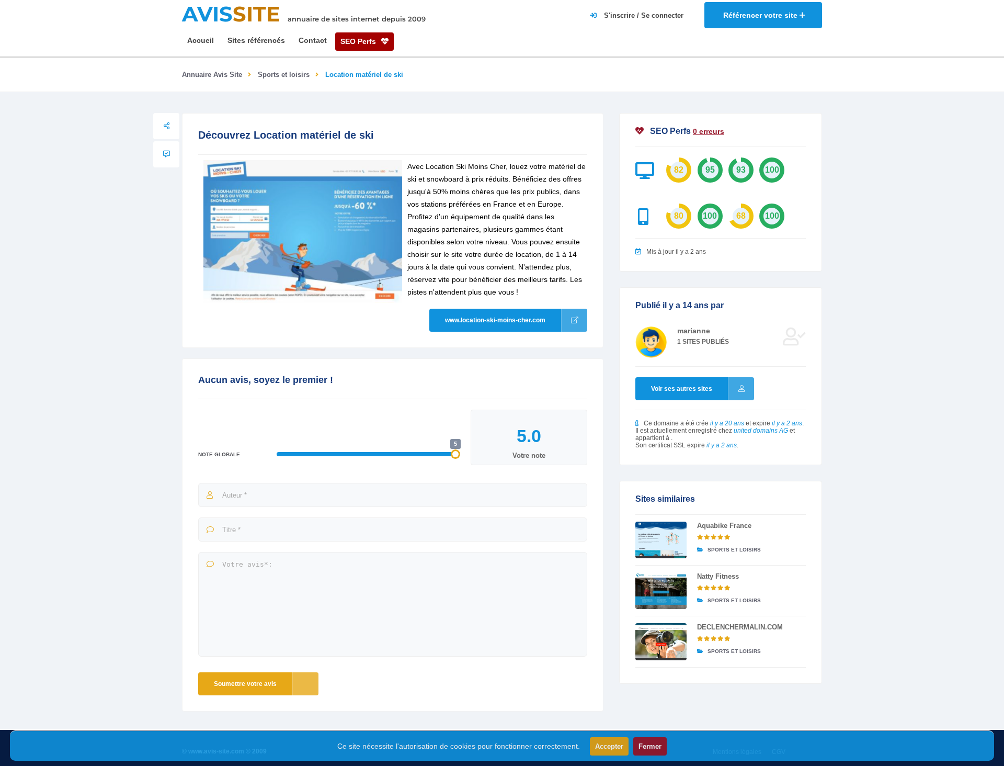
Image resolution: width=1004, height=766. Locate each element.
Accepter (609, 746)
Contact (313, 40)
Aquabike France (724, 526)
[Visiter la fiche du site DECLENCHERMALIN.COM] (661, 641)
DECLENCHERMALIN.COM (740, 627)
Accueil (200, 40)
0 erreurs (708, 131)
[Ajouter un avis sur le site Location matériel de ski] (166, 154)
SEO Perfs (359, 41)
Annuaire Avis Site (212, 74)
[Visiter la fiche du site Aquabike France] (661, 540)
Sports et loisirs (284, 74)
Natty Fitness (718, 576)
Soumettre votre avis (245, 684)
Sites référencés (256, 40)
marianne (693, 330)
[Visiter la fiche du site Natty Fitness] (661, 590)
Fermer (649, 746)
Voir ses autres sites (681, 388)
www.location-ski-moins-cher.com (495, 320)
